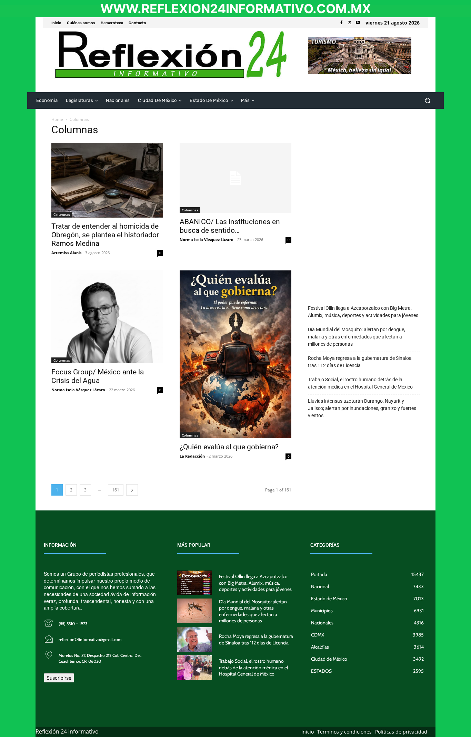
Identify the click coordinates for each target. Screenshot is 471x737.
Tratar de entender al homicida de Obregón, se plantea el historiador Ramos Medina (105, 235)
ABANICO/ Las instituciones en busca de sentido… (230, 226)
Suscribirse (59, 678)
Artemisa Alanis (66, 252)
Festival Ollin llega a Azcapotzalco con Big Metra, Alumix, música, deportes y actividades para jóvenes (363, 311)
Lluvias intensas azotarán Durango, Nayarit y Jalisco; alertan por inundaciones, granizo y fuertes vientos (362, 408)
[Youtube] (358, 23)
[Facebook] (341, 23)
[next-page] (132, 490)
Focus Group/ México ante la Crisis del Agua (97, 376)
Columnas (61, 214)
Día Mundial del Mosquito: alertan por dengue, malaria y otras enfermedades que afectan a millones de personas (356, 337)
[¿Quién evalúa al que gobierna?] (235, 354)
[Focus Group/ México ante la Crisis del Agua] (107, 316)
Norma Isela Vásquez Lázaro (206, 239)
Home (57, 119)
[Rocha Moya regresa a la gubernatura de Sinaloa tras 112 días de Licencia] (194, 639)
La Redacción (192, 456)
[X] (349, 23)
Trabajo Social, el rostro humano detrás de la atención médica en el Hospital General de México (360, 383)
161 (115, 490)
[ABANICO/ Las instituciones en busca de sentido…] (235, 178)
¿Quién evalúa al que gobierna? (229, 447)
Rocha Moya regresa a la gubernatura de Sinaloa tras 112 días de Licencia (360, 361)
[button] (427, 101)
